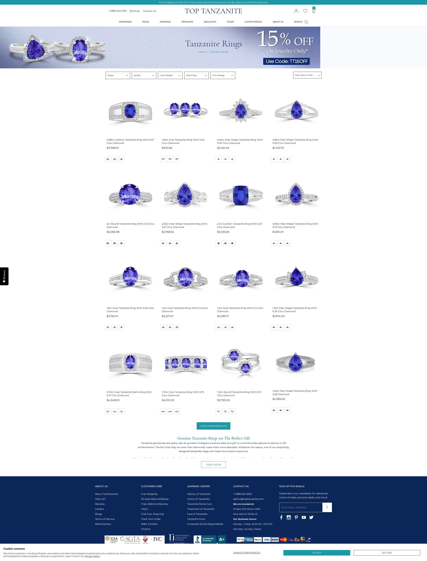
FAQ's (144, 508)
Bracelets (210, 22)
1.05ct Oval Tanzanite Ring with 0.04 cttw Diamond (183, 141)
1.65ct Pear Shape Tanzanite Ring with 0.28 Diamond (295, 392)
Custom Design (253, 22)
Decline (387, 552)
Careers (99, 508)
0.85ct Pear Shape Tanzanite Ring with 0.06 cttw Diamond (295, 141)
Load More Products (213, 426)
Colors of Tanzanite (198, 498)
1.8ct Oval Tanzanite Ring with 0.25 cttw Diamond (130, 310)
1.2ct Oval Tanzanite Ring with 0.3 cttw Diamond (240, 310)
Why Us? (100, 498)
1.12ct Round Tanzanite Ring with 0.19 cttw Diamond (239, 394)
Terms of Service (104, 518)
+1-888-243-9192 (117, 11)
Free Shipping (149, 493)
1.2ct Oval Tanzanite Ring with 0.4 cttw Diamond (185, 310)
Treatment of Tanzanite (200, 508)
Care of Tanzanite (197, 513)
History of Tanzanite (198, 493)
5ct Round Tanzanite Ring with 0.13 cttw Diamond (130, 225)
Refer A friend (149, 523)
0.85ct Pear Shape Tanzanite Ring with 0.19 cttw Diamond (295, 225)
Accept (317, 552)
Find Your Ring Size (152, 513)
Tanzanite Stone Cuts (199, 503)
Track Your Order (151, 518)
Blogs (98, 513)
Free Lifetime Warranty (154, 503)
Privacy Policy (92, 556)
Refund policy (103, 523)
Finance (145, 528)
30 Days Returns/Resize (154, 498)
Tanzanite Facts (196, 518)
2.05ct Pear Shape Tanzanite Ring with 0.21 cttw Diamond (184, 225)
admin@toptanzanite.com (248, 498)
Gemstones (125, 22)
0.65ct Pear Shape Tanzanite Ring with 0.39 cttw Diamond (240, 141)
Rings (145, 22)
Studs (230, 22)
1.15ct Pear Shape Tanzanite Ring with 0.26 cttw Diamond (295, 310)
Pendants (187, 22)
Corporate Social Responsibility (205, 523)
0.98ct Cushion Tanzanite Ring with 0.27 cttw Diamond (130, 141)
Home (202, 51)
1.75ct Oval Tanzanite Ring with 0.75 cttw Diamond (183, 394)
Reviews (100, 503)
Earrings (165, 22)
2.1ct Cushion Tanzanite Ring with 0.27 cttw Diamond (239, 225)
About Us (278, 22)
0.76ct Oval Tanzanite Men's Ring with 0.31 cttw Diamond (129, 394)
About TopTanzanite (106, 493)
